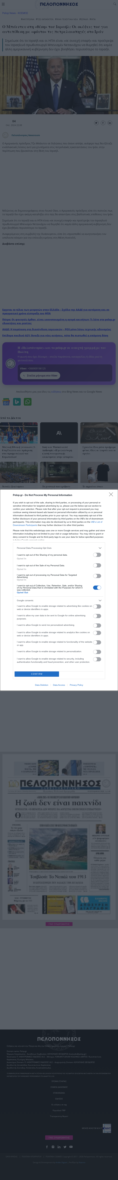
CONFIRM (37, 674)
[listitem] (59, 548)
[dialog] (59, 590)
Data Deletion (41, 685)
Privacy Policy (76, 685)
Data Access (59, 685)
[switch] (97, 555)
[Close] (112, 495)
